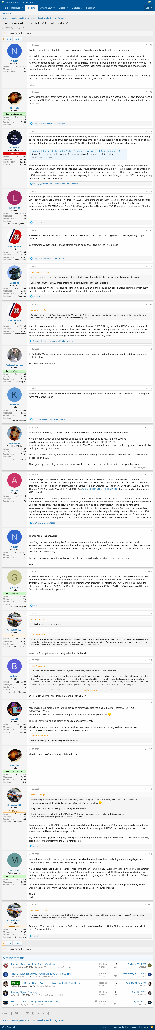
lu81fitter (14, 207)
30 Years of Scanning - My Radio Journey (35, 1001)
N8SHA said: (36, 619)
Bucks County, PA (18, 459)
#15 (150, 660)
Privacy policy (136, 1027)
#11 (150, 474)
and (44, 523)
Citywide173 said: (38, 735)
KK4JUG (14, 107)
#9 (151, 388)
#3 (151, 131)
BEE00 (23, 164)
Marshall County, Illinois (16, 223)
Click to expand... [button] (90, 690)
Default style (10, 1027)
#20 (150, 904)
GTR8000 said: (37, 634)
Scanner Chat (37, 1004)
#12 (150, 530)
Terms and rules (120, 1027)
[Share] (146, 45)
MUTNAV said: (37, 910)
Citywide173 (14, 629)
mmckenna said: (38, 272)
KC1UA (14, 986)
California (22, 296)
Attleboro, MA (20, 646)
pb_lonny (14, 1004)
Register (90, 7)
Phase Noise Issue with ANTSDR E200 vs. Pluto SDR (41, 973)
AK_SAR (14, 490)
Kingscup (142, 967)
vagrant (14, 282)
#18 (150, 789)
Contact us (106, 1027)
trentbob (14, 443)
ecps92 (14, 718)
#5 (151, 230)
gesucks (14, 587)
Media (62, 7)
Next (17, 38)
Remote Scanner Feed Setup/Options (33, 964)
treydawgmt (16, 967)
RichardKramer (14, 364)
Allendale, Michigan (17, 692)
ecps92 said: (36, 794)
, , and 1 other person (55, 184)
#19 (150, 854)
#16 (150, 702)
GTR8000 (15, 147)
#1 (151, 45)
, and (49, 123)
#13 (150, 571)
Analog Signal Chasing (24, 992)
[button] (22, 8)
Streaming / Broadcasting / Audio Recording (53, 967)
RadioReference (12, 7)
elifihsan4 (15, 976)
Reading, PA (21, 381)
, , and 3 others (48, 258)
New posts (6, 12)
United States (20, 259)
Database (77, 7)
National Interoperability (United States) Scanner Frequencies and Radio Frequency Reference (80, 150)
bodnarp (14, 676)
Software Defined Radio (43, 976)
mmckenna (14, 246)
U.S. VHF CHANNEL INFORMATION (100, 488)
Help (146, 1027)
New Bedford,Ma (19, 420)
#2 (151, 92)
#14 (150, 613)
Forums (31, 7)
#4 (151, 191)
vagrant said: (37, 310)
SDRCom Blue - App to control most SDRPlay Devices (52, 983)
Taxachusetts (20, 732)
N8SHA (7, 27)
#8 (151, 349)
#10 (150, 427)
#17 (150, 749)
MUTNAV (14, 870)
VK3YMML (15, 995)
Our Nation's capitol (17, 606)
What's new (46, 7)
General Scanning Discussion (44, 995)
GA (24, 124)
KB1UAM (14, 404)
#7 (151, 304)
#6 (151, 266)
